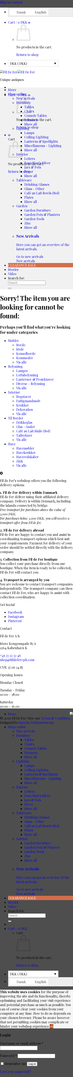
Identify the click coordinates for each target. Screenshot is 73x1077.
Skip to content (11, 2)
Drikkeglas (24, 422)
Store (12, 90)
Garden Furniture (37, 210)
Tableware (24, 180)
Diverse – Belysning (30, 383)
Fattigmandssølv (28, 401)
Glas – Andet (25, 427)
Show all (30, 124)
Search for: (16, 278)
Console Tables (35, 115)
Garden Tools (34, 219)
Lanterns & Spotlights (41, 141)
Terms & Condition (55, 718)
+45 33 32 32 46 (10, 655)
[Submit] (9, 288)
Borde (20, 345)
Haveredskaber (27, 457)
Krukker (22, 405)
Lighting (22, 128)
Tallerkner (24, 435)
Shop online (17, 94)
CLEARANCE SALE (22, 265)
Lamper (22, 371)
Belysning (15, 366)
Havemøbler (25, 448)
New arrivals (42, 248)
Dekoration (24, 409)
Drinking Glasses (36, 184)
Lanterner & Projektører (35, 379)
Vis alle (21, 362)
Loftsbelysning (27, 375)
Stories (13, 269)
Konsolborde (25, 353)
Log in (32, 1064)
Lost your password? (15, 1071)
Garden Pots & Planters (42, 214)
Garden (21, 206)
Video (12, 274)
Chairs (29, 744)
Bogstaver (23, 396)
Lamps (29, 133)
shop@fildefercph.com (17, 660)
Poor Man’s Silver (37, 163)
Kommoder (24, 358)
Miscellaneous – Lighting (42, 145)
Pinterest (15, 621)
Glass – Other (34, 189)
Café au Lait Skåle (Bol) (33, 431)
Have (11, 444)
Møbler (13, 340)
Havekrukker (26, 452)
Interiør (14, 392)
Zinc (27, 223)
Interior (22, 787)
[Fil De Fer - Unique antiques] (17, 72)
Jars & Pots (32, 167)
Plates (28, 197)
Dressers (30, 120)
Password (8, 1055)
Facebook (15, 612)
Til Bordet (15, 418)
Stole (20, 349)
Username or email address (21, 1043)
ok (51, 1026)
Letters (29, 158)
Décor (28, 171)
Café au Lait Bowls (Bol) (41, 193)
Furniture (23, 735)
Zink (19, 461)
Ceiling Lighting (36, 137)
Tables (29, 740)
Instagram (16, 616)
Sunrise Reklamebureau (36, 722)
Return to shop (27, 54)
